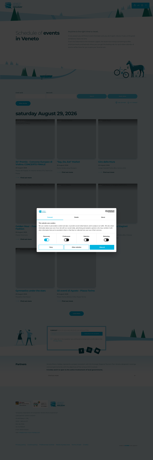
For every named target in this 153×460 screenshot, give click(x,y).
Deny (51, 247)
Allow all (102, 247)
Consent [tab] (50, 217)
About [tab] (103, 217)
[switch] (66, 239)
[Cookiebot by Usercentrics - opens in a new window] (106, 211)
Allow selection (76, 247)
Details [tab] (76, 217)
